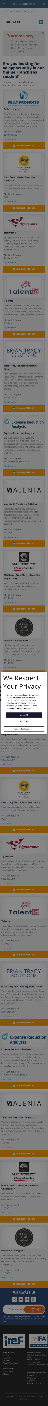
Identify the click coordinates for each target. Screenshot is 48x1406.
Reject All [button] (24, 721)
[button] (24, 729)
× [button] (44, 675)
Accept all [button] (24, 715)
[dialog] (24, 703)
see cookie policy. (23, 708)
